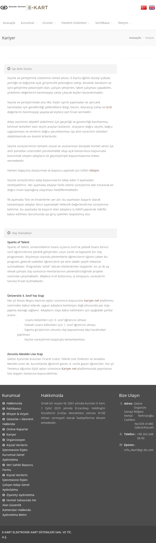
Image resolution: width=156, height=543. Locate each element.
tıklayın (94, 170)
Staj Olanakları (22, 233)
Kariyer (10, 434)
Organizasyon (15, 440)
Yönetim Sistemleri (74, 23)
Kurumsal (27, 23)
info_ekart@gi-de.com (139, 450)
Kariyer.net (91, 300)
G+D (109, 107)
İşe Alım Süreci (22, 69)
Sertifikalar (102, 23)
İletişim (123, 23)
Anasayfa (9, 23)
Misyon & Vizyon (17, 414)
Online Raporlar (16, 429)
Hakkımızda (13, 403)
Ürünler (47, 23)
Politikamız (13, 408)
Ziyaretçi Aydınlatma (19, 495)
